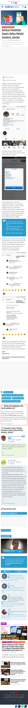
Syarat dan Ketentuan (8, 694)
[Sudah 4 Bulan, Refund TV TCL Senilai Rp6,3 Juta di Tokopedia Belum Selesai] (5, 662)
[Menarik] (3, 451)
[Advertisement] (14, 61)
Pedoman (23, 694)
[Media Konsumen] (12, 7)
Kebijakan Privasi (16, 694)
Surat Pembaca (11, 27)
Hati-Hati (4, 642)
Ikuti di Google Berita (9, 77)
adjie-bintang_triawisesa (14, 40)
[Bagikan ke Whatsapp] (22, 706)
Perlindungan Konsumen (10, 696)
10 (20, 676)
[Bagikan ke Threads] (25, 706)
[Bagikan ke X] (19, 706)
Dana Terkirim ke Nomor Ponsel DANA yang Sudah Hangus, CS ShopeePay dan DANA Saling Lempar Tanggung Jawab (13, 590)
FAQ (16, 696)
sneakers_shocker (17, 44)
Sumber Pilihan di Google (10, 80)
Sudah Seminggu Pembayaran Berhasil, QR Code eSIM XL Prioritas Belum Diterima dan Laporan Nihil (13, 579)
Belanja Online (11, 42)
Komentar (8, 571)
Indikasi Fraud (10, 44)
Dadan (9, 609)
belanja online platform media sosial (13, 395)
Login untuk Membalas (8, 455)
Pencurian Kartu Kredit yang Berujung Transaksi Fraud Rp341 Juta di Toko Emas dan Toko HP (18, 681)
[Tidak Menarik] (3, 453)
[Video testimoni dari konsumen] (14, 546)
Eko (8, 574)
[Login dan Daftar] (25, 7)
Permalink (12, 441)
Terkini (21, 571)
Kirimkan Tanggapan (7, 423)
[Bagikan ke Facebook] (16, 706)
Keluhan (4, 27)
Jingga (13, 652)
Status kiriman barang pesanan (11, 401)
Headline (10, 642)
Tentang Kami (21, 696)
